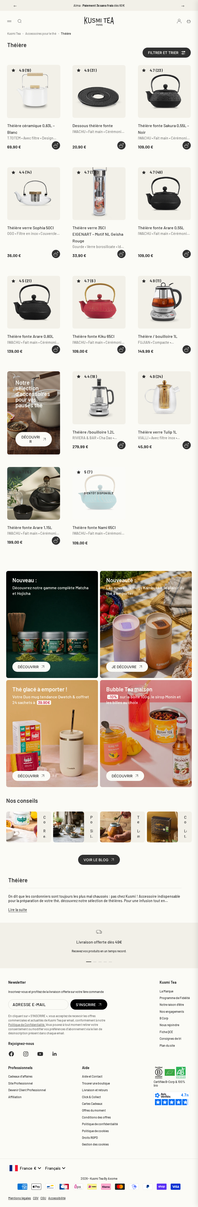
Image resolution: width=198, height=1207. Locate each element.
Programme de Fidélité (175, 998)
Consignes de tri (170, 1038)
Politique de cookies (95, 1131)
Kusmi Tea (14, 33)
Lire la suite (17, 910)
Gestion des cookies (95, 1144)
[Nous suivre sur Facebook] (11, 1054)
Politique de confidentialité (100, 1124)
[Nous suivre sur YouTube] (40, 1054)
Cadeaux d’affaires (20, 1076)
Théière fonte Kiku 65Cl (93, 336)
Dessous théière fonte (92, 125)
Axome (112, 1178)
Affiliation (15, 1097)
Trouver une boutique (96, 1083)
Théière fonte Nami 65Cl (94, 527)
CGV (35, 1198)
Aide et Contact (92, 1076)
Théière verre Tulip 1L (157, 431)
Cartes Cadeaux (92, 1103)
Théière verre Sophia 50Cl (30, 227)
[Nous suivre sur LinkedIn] (55, 1054)
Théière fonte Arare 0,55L (161, 227)
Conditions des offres (96, 1117)
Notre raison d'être (172, 1004)
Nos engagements (172, 1011)
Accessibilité (56, 1198)
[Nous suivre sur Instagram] (26, 1054)
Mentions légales (19, 1198)
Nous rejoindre (169, 1025)
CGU (43, 1198)
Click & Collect (91, 1097)
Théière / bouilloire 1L (157, 336)
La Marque (166, 991)
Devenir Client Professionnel (27, 1090)
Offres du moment (94, 1110)
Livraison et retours (95, 1090)
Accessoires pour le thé (40, 33)
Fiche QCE (166, 1032)
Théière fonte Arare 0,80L (30, 336)
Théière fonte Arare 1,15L (29, 527)
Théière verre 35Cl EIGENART (97, 234)
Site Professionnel (20, 1083)
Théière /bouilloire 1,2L (93, 431)
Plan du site (167, 1045)
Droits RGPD (90, 1137)
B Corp (164, 1018)
